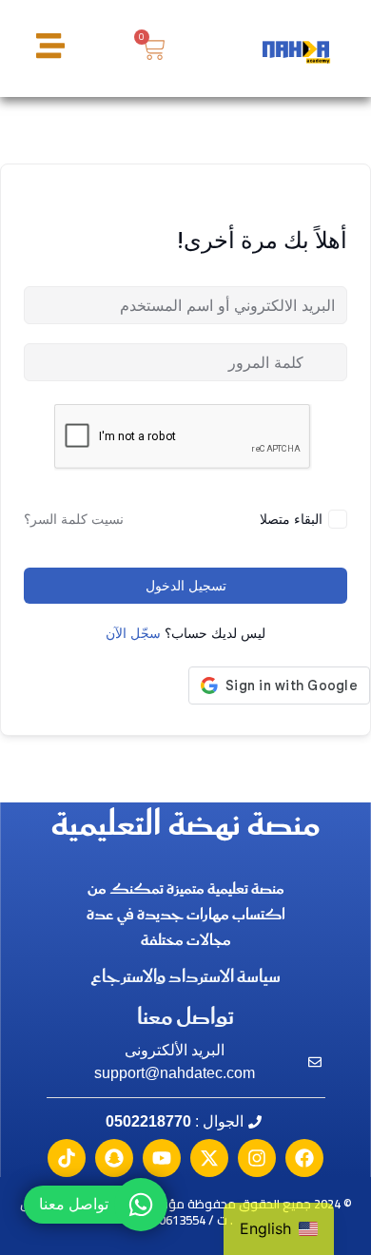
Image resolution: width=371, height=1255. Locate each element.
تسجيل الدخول (186, 585)
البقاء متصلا (291, 519)
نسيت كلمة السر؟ (74, 519)
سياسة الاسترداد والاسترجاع (185, 977)
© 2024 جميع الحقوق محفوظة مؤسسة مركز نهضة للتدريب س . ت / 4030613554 (186, 1211)
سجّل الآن (133, 633)
